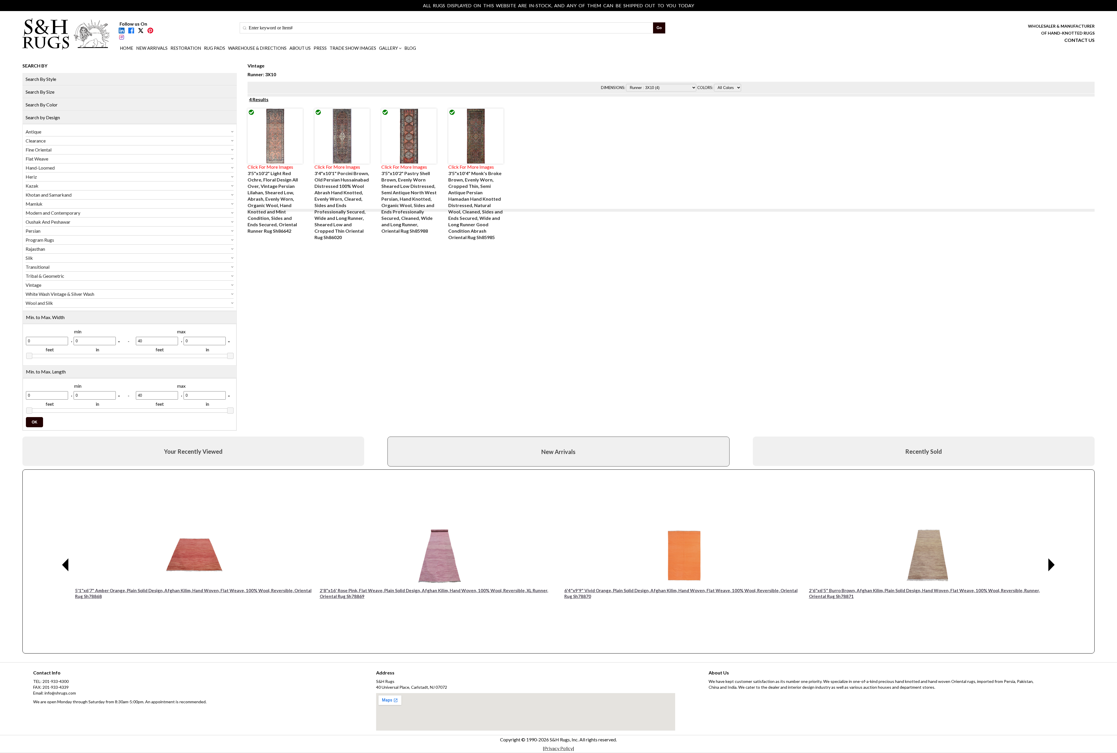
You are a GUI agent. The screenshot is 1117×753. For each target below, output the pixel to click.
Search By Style (41, 79)
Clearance (36, 140)
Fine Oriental (38, 149)
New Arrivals (152, 48)
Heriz (31, 176)
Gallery (388, 48)
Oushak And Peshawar (48, 222)
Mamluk (34, 204)
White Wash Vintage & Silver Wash (60, 294)
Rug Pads (214, 48)
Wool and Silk (39, 303)
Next (1051, 564)
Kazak (32, 185)
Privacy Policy (558, 748)
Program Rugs (40, 240)
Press (320, 48)
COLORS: (705, 87)
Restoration (185, 48)
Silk (29, 258)
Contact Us (1079, 40)
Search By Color (42, 104)
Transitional (37, 267)
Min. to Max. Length (46, 371)
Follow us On (133, 23)
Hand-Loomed (40, 167)
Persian (33, 231)
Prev (65, 564)
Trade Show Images (353, 48)
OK (34, 422)
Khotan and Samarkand (49, 194)
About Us (300, 48)
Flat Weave (37, 158)
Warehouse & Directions (257, 48)
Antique (33, 131)
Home (126, 48)
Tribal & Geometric (45, 276)
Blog (410, 48)
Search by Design (43, 117)
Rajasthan (35, 249)
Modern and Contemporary (53, 213)
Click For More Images (270, 167)
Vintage (33, 285)
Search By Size (40, 92)
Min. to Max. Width (45, 317)
